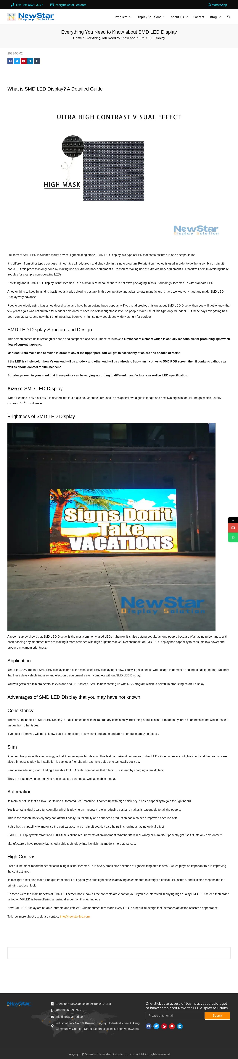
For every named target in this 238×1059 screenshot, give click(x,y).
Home (77, 38)
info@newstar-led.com (75, 916)
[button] (10, 61)
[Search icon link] (229, 17)
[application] (129, 17)
